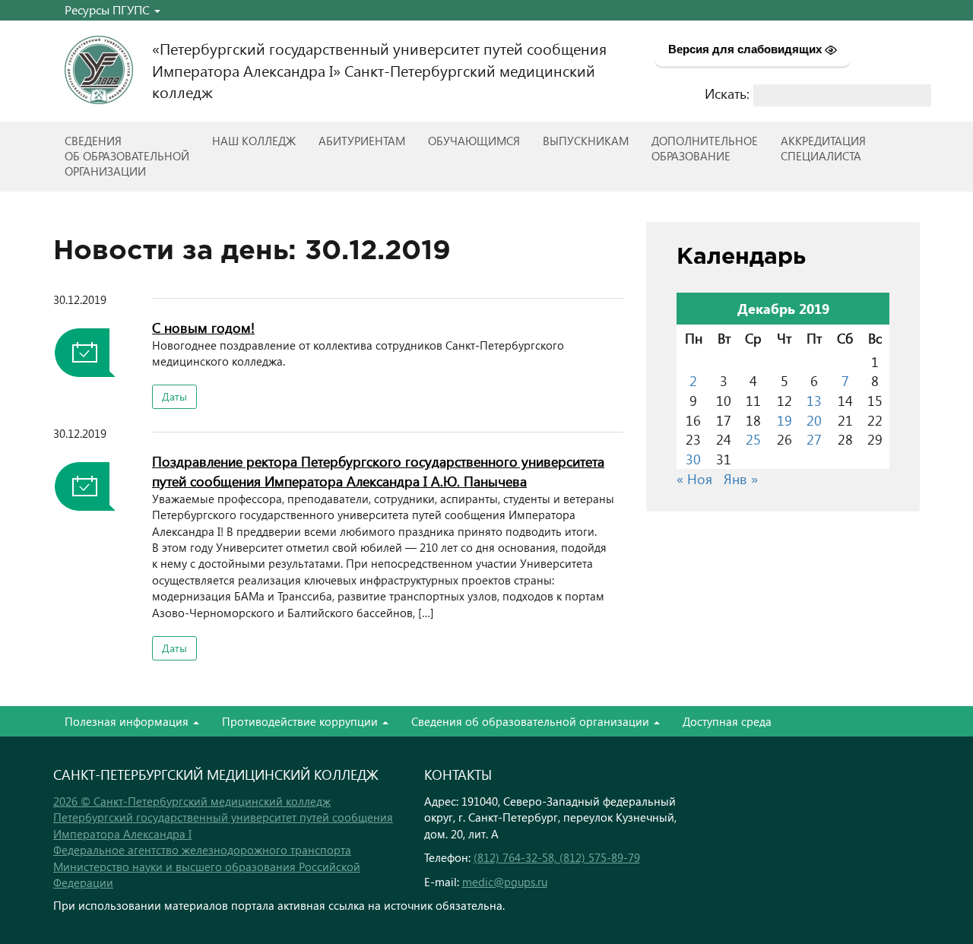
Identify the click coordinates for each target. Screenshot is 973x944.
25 (753, 438)
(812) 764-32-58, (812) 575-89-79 (557, 857)
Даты (174, 396)
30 (693, 458)
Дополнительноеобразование (704, 148)
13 (814, 400)
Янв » (741, 478)
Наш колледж (254, 140)
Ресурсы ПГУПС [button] (109, 9)
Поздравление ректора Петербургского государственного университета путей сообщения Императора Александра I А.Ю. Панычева (378, 470)
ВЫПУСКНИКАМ (586, 140)
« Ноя (694, 478)
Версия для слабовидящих (746, 49)
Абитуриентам (362, 140)
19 (784, 419)
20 (814, 419)
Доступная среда (727, 721)
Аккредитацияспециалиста (823, 148)
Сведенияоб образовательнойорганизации (127, 156)
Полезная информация (128, 721)
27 (814, 438)
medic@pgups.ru (504, 881)
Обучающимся (474, 140)
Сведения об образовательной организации (531, 721)
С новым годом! (203, 327)
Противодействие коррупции (301, 721)
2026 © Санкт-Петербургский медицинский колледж (192, 801)
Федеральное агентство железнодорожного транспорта (202, 849)
